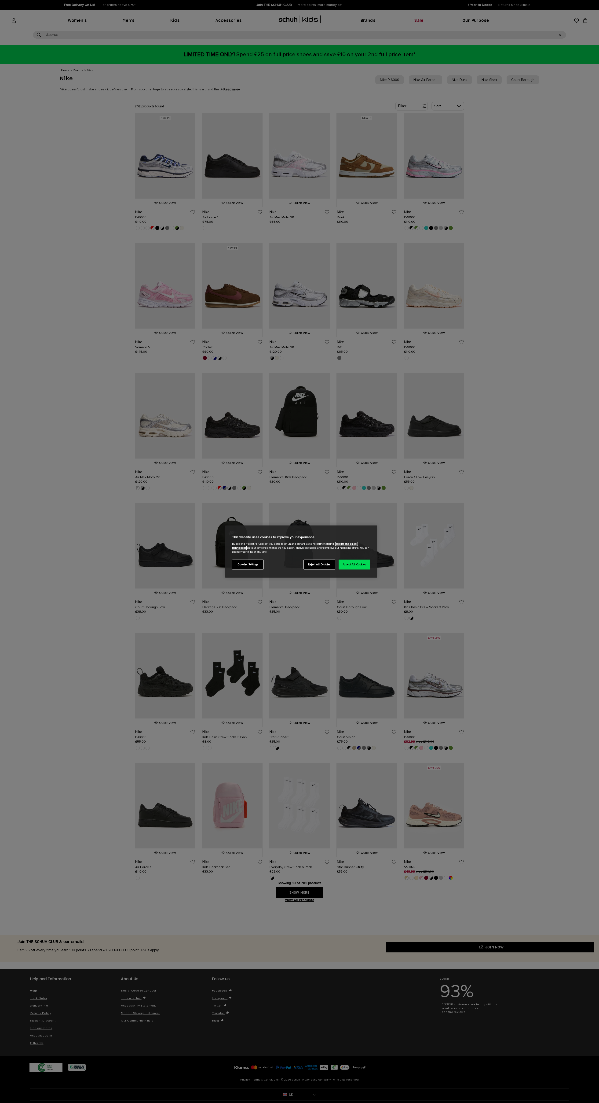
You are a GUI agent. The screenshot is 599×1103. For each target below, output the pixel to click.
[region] (301, 552)
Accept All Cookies (354, 564)
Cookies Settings (247, 564)
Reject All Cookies (319, 564)
